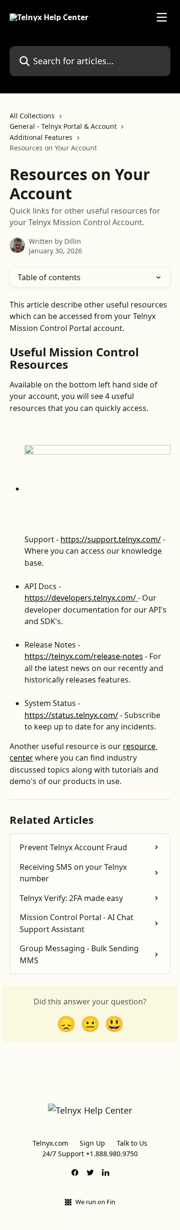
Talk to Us (132, 1143)
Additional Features (41, 137)
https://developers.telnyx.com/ (81, 597)
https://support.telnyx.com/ (110, 539)
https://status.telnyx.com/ (71, 715)
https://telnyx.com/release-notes (83, 656)
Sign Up (92, 1143)
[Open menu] (161, 17)
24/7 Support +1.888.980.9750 (90, 1153)
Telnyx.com (50, 1143)
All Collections (32, 115)
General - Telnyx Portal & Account (63, 126)
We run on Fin (95, 1201)
